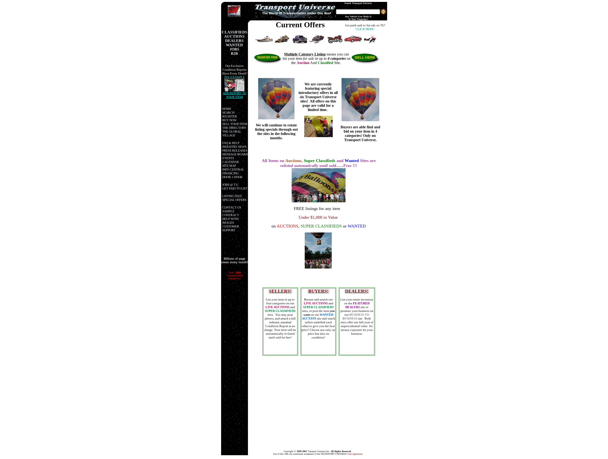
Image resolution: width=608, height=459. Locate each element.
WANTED (357, 226)
